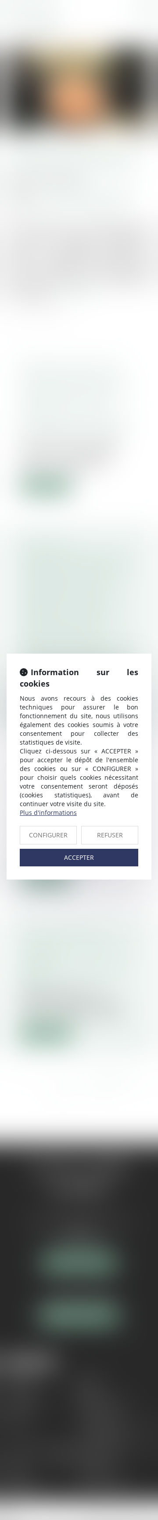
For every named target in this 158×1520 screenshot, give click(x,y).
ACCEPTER (79, 857)
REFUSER (110, 835)
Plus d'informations (48, 812)
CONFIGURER (48, 835)
